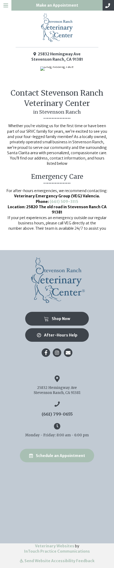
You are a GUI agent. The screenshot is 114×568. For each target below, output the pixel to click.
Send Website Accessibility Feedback (59, 560)
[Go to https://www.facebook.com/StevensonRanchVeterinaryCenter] (46, 352)
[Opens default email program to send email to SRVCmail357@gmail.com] (68, 352)
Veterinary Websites (54, 546)
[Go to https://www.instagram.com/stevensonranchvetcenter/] (57, 352)
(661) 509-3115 (64, 201)
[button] (108, 5)
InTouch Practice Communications (57, 551)
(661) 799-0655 (57, 414)
